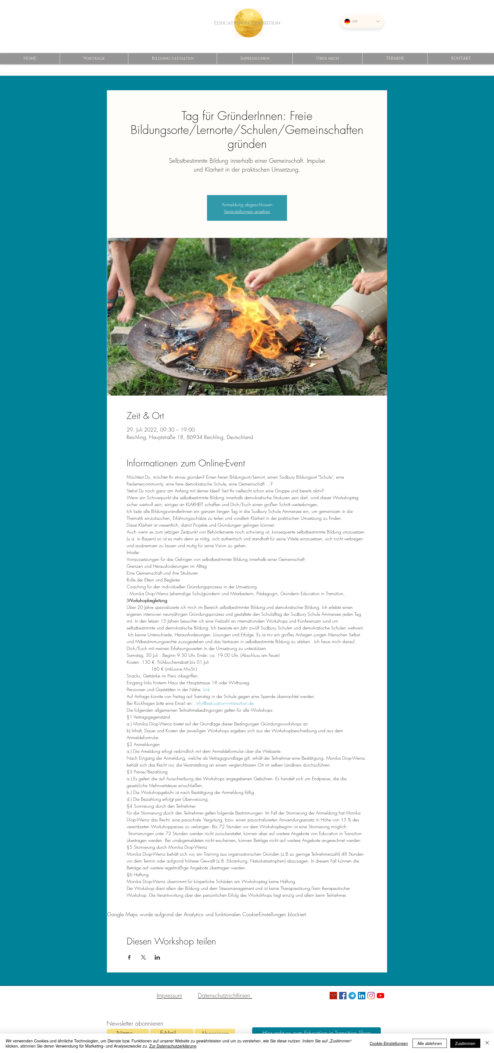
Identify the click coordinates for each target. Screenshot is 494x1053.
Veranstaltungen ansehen (247, 211)
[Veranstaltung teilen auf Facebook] (129, 957)
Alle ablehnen (429, 1043)
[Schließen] (487, 1043)
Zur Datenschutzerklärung (172, 1046)
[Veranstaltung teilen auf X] (143, 957)
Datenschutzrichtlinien (225, 995)
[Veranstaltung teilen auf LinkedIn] (157, 957)
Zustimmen (465, 1043)
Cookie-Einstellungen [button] (389, 1043)
